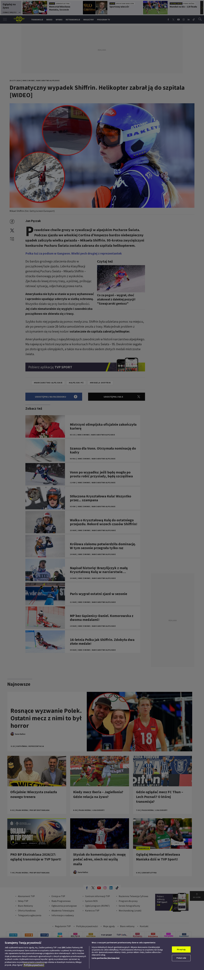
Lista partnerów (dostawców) (105, 958)
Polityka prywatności (34, 965)
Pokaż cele (181, 958)
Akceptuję (181, 949)
